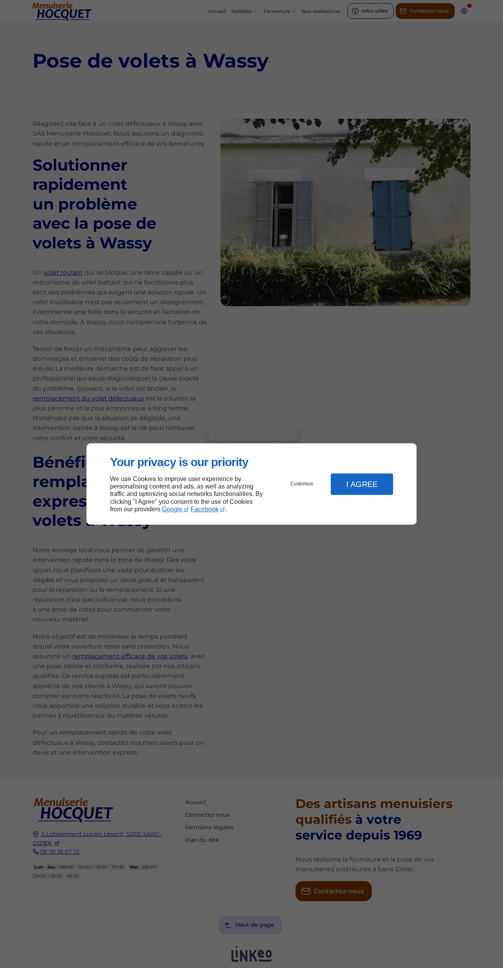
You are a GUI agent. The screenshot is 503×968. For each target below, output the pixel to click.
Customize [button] (301, 484)
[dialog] (251, 484)
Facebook (204, 509)
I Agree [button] (362, 484)
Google (172, 509)
